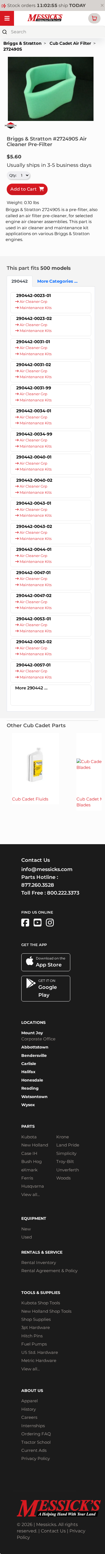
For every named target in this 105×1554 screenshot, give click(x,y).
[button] (94, 18)
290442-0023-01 (33, 295)
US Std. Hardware (39, 1352)
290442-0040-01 (34, 457)
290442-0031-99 (33, 387)
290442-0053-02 (34, 641)
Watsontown (34, 1096)
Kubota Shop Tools (40, 1302)
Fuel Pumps (34, 1344)
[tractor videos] (37, 922)
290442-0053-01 (33, 618)
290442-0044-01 (34, 549)
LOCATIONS (33, 1022)
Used (26, 1237)
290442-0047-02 (34, 595)
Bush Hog (31, 1161)
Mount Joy (32, 1032)
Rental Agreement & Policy (49, 1270)
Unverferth (67, 1169)
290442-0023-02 (34, 318)
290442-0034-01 (33, 410)
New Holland (34, 1145)
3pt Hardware (35, 1327)
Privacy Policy (35, 1458)
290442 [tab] (19, 281)
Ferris (27, 1178)
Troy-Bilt (65, 1161)
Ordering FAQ (36, 1433)
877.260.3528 (37, 885)
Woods (63, 1178)
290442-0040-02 (34, 480)
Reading (30, 1088)
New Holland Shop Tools (46, 1311)
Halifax (28, 1071)
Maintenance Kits (35, 308)
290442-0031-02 (33, 364)
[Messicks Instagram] (50, 922)
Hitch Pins (32, 1335)
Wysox (28, 1104)
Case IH (29, 1153)
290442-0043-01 (33, 503)
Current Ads (33, 1450)
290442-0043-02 (34, 526)
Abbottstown (34, 1047)
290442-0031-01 (33, 341)
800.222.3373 (63, 893)
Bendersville (34, 1055)
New (26, 1229)
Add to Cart (24, 189)
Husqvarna (32, 1186)
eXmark (29, 1169)
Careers (29, 1417)
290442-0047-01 (33, 572)
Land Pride (67, 1145)
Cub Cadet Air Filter (70, 43)
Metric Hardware (38, 1360)
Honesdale (32, 1080)
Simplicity (66, 1153)
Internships (33, 1425)
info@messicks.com (47, 869)
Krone (62, 1136)
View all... (30, 1194)
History (28, 1409)
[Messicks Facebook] (25, 922)
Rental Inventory (38, 1262)
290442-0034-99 (34, 434)
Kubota (29, 1136)
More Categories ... (53, 281)
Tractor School (36, 1442)
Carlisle (28, 1063)
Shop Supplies (36, 1319)
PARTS (28, 1126)
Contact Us (53, 1531)
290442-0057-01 (33, 665)
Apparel (29, 1400)
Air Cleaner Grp (33, 301)
